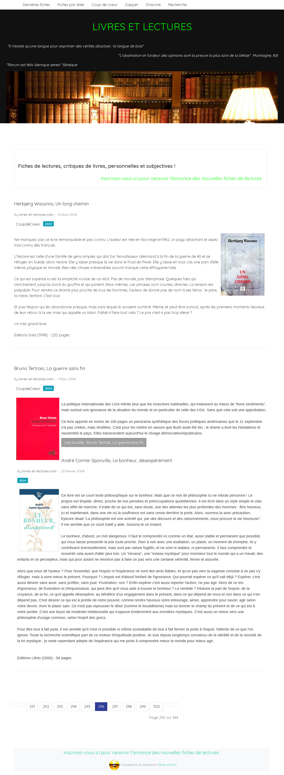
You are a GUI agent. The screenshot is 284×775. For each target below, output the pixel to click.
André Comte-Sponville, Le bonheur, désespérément (116, 460)
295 (87, 706)
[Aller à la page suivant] (167, 704)
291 (32, 706)
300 (156, 706)
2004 (48, 224)
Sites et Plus (168, 765)
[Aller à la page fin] (175, 704)
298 (129, 706)
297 (115, 706)
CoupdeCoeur (28, 224)
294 (73, 706)
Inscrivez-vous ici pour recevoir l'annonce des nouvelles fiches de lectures (181, 178)
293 (60, 706)
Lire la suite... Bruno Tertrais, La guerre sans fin (103, 442)
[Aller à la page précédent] (22, 704)
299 (143, 706)
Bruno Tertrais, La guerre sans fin (49, 368)
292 (46, 706)
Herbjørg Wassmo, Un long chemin (51, 204)
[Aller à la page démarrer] (14, 704)
